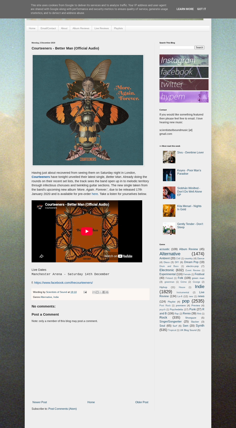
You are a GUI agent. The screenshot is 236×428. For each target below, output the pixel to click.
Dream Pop (191, 262)
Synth (200, 325)
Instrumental (183, 292)
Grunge (196, 282)
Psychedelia (176, 309)
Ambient (164, 258)
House (182, 287)
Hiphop (163, 287)
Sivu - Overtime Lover (190, 152)
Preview (195, 305)
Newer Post (39, 402)
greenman (169, 282)
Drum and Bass (169, 266)
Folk (180, 277)
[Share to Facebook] (104, 292)
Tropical (172, 330)
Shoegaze (190, 317)
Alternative (46, 297)
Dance (200, 258)
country (189, 258)
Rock (163, 317)
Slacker (195, 321)
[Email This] (94, 292)
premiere (181, 305)
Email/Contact (48, 28)
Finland (169, 278)
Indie (56, 297)
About (64, 28)
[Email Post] (84, 292)
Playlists (118, 28)
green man (198, 278)
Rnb (199, 313)
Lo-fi (179, 296)
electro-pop (192, 266)
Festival (199, 274)
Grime (184, 282)
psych (162, 309)
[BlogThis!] (97, 292)
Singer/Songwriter (170, 321)
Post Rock (165, 305)
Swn (185, 325)
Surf (175, 325)
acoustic (164, 249)
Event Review (193, 270)
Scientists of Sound (57, 292)
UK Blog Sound (188, 330)
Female (187, 274)
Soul (162, 325)
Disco (167, 262)
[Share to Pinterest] (107, 292)
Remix (187, 313)
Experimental (167, 274)
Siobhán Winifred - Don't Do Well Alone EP (189, 191)
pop (185, 301)
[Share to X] (100, 292)
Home (32, 28)
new (191, 296)
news (201, 296)
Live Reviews (102, 28)
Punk (192, 309)
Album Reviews (81, 28)
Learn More (185, 9)
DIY (177, 262)
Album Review (188, 249)
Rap (177, 313)
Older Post (141, 402)
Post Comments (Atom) (62, 408)
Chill (178, 258)
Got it (201, 9)
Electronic (166, 270)
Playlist (171, 301)
